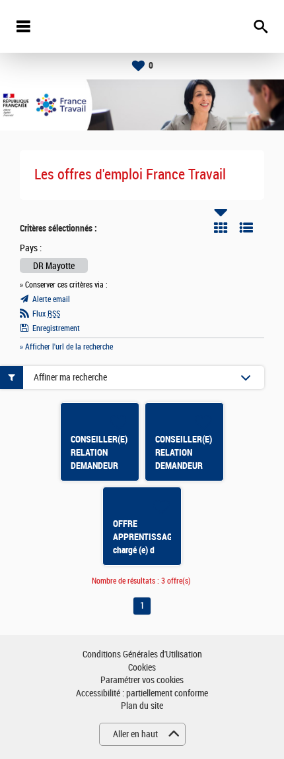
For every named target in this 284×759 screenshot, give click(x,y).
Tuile (221, 227)
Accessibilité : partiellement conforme (142, 693)
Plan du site (142, 706)
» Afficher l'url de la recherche (66, 346)
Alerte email (51, 299)
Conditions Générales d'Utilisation (142, 654)
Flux (46, 314)
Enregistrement (56, 328)
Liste (246, 227)
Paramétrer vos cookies (142, 680)
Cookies (142, 667)
